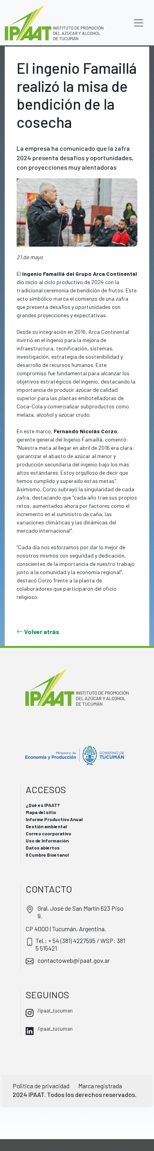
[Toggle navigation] (138, 22)
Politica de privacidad (41, 1085)
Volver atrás (41, 631)
